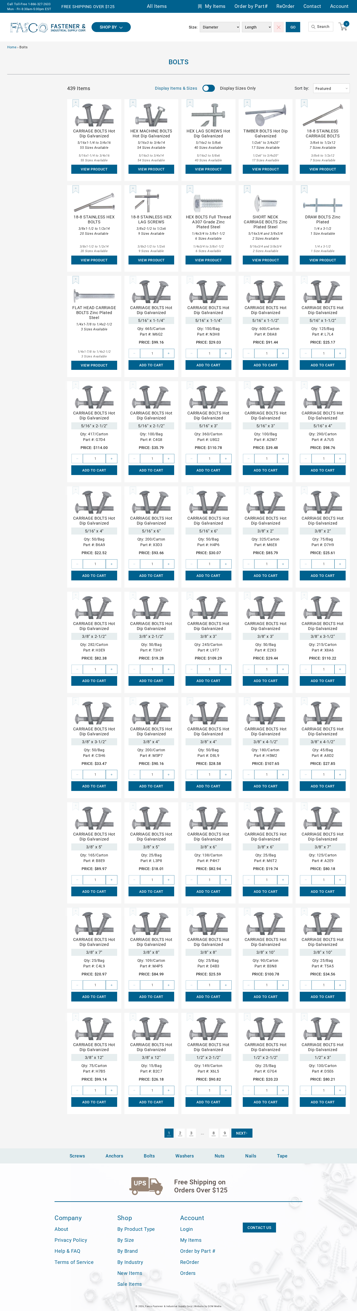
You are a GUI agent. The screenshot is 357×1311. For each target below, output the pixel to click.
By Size (125, 1240)
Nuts (220, 1156)
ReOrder (285, 6)
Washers (184, 1156)
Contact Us (259, 1227)
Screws (77, 1156)
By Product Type (136, 1229)
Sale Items (129, 1284)
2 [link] (180, 1133)
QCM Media (214, 1306)
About (61, 1229)
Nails (250, 1156)
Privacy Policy (71, 1240)
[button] (320, 27)
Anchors (114, 1156)
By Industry (130, 1262)
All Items (157, 6)
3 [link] (191, 1133)
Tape (282, 1156)
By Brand (127, 1251)
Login (186, 1229)
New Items (129, 1273)
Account (339, 6)
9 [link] (225, 1133)
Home (11, 47)
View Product (94, 169)
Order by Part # (197, 1251)
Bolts (149, 1156)
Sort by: (302, 88)
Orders (188, 1273)
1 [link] (169, 1133)
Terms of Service (74, 1262)
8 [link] (214, 1133)
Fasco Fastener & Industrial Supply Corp (168, 1306)
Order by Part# (251, 6)
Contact (312, 6)
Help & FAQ (68, 1251)
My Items (215, 6)
